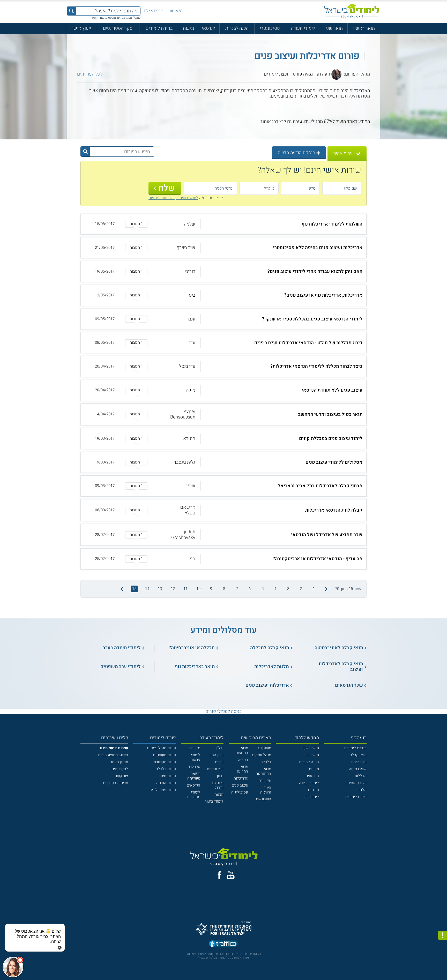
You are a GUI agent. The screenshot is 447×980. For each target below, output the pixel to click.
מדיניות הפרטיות (115, 783)
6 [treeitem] (250, 589)
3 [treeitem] (288, 589)
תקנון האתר (119, 762)
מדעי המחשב (242, 750)
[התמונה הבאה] (121, 589)
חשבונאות (263, 799)
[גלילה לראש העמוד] (442, 964)
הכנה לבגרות (237, 28)
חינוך (220, 776)
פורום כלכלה (166, 769)
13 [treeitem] (160, 589)
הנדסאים (312, 776)
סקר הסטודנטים (117, 28)
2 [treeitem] (301, 589)
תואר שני (334, 28)
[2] (251, 121)
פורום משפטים (164, 755)
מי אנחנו (176, 10)
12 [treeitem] (173, 589)
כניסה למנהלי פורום (223, 711)
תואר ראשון (364, 28)
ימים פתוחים (357, 783)
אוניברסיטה (358, 769)
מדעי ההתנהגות (263, 771)
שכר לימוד (359, 762)
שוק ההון (217, 755)
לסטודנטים (119, 769)
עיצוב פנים (240, 785)
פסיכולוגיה (239, 792)
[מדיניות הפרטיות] (442, 935)
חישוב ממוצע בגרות (113, 755)
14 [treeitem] (147, 589)
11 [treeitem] (185, 589)
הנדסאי (208, 28)
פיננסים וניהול (218, 785)
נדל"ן (220, 748)
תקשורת (264, 780)
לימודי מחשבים (193, 794)
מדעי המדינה (242, 769)
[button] (223, 224)
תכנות (219, 794)
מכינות (314, 769)
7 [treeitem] (237, 589)
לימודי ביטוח (214, 801)
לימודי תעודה (303, 28)
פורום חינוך (167, 776)
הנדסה (243, 759)
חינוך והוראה (265, 790)
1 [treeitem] (314, 589)
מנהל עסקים (261, 755)
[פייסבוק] (219, 875)
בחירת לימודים (159, 28)
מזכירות (194, 748)
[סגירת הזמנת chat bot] (59, 947)
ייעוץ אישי (81, 28)
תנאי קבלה (358, 755)
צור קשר (121, 776)
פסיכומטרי (270, 28)
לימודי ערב (311, 797)
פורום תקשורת (165, 762)
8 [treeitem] (224, 589)
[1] (256, 121)
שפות (219, 762)
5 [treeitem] (263, 589)
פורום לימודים (356, 797)
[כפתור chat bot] (13, 967)
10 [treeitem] (198, 589)
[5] (234, 121)
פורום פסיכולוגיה (163, 790)
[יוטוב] (231, 875)
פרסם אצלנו (153, 10)
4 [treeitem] (275, 589)
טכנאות (194, 766)
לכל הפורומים (90, 74)
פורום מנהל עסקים (161, 748)
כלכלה (265, 762)
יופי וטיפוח (215, 769)
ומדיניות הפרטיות (161, 198)
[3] (245, 121)
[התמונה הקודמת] (326, 589)
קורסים (313, 790)
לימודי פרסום (195, 757)
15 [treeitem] (134, 589)
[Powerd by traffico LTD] (223, 943)
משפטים (264, 748)
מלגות (188, 28)
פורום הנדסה (166, 783)
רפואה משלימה (193, 776)
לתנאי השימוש (187, 198)
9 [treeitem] (211, 589)
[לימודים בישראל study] (351, 11)
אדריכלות (241, 778)
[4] (239, 121)
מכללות (361, 776)
